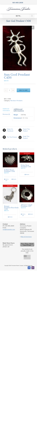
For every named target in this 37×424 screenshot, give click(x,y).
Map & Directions (26, 237)
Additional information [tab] (6, 109)
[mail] (32, 267)
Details (14, 179)
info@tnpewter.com (9, 229)
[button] (32, 27)
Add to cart (23, 90)
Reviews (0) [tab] (6, 114)
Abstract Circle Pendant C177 (26, 205)
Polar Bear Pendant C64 (26, 166)
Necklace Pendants (16, 101)
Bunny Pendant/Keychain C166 (11, 207)
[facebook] (29, 267)
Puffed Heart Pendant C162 (9, 170)
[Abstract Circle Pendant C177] (26, 193)
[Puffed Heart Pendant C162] (10, 159)
